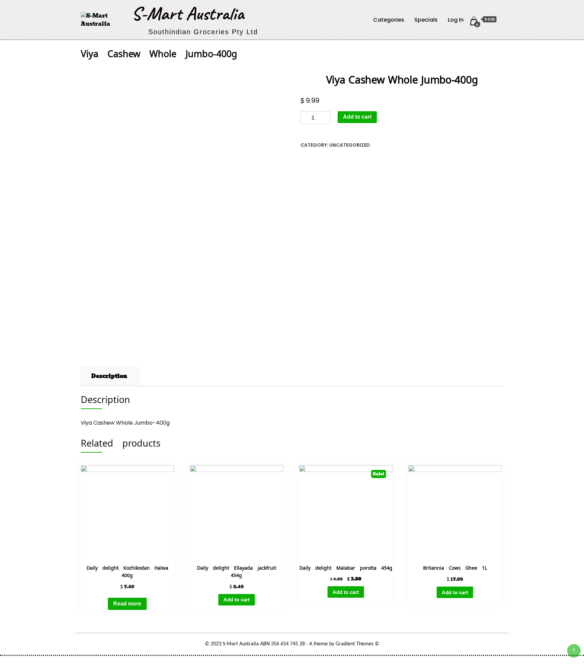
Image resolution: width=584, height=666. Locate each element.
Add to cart (357, 117)
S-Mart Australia (187, 13)
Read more (127, 603)
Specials (426, 20)
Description (109, 376)
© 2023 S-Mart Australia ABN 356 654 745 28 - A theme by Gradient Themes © (292, 644)
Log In (456, 20)
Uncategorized (349, 145)
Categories (388, 20)
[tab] (109, 376)
